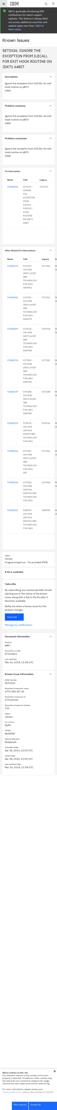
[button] (55, 1071)
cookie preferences (11, 1092)
